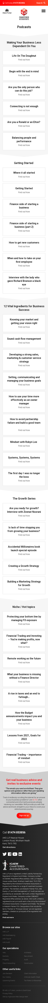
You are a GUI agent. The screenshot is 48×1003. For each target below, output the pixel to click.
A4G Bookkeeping (9, 935)
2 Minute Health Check (32, 977)
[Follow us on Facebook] (9, 854)
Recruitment (28, 956)
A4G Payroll (7, 939)
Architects (27, 953)
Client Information (30, 973)
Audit (26, 960)
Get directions (9, 847)
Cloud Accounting (9, 963)
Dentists (6, 956)
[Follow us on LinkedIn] (20, 854)
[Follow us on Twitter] (5, 854)
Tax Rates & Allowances (32, 980)
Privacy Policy (7, 993)
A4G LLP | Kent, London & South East (24, 14)
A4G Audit (6, 942)
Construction (28, 963)
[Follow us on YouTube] (15, 854)
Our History (7, 977)
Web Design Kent (21, 997)
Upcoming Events (9, 980)
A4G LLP (6, 932)
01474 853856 (19, 3)
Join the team (7, 973)
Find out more (8, 917)
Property (6, 960)
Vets (4, 953)
